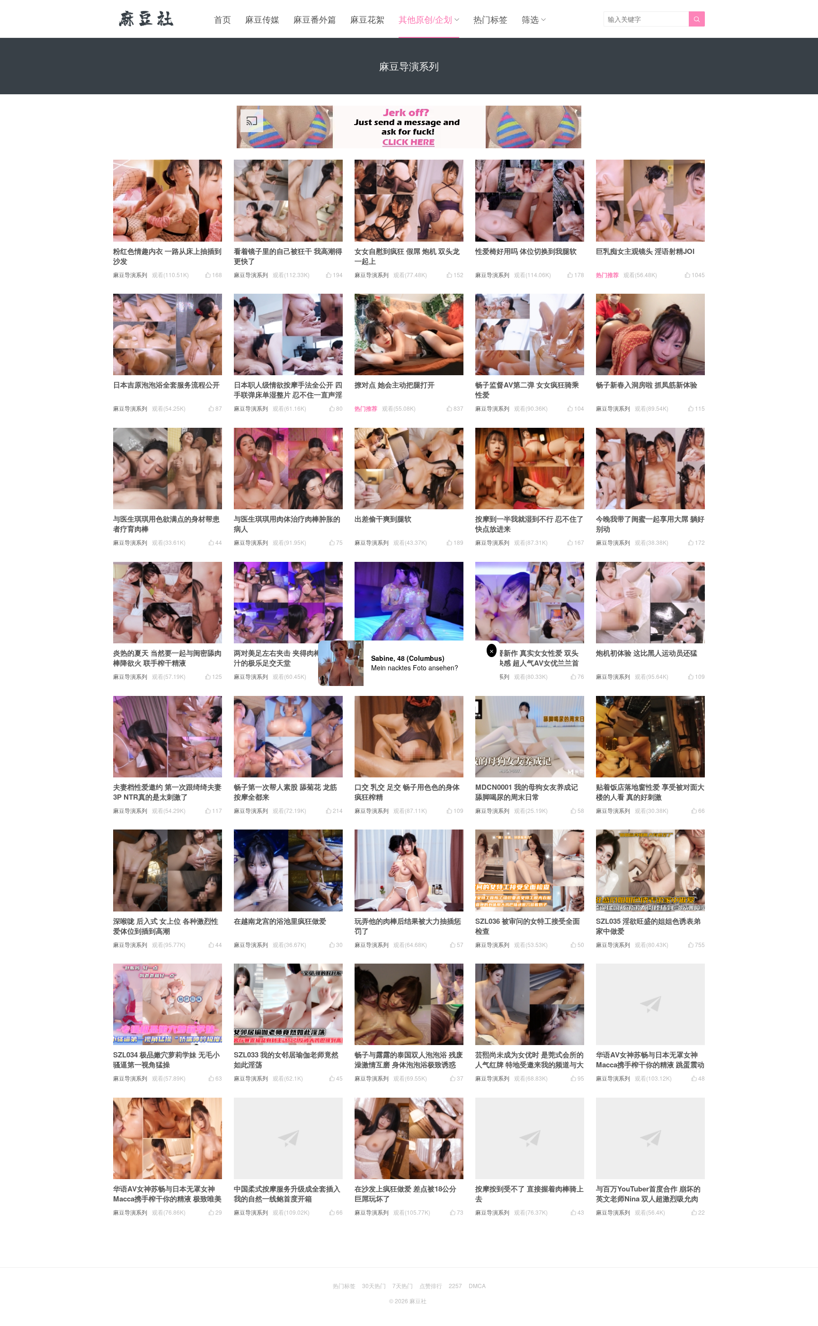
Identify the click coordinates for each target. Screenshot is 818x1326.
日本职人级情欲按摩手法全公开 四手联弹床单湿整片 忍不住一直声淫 (288, 389)
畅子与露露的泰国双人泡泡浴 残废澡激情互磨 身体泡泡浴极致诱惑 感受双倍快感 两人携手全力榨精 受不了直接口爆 (409, 1069)
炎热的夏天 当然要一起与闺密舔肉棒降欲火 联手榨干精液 (167, 658)
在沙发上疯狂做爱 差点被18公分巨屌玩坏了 (405, 1193)
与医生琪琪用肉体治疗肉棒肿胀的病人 (287, 524)
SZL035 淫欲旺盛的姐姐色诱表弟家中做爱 (648, 926)
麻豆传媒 (262, 19)
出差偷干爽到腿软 (383, 519)
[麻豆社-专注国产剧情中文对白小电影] (147, 18)
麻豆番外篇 (314, 19)
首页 (222, 19)
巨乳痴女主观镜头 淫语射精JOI (645, 251)
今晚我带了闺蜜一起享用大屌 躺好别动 (650, 524)
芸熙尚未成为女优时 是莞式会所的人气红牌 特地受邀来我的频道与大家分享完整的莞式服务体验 (529, 1064)
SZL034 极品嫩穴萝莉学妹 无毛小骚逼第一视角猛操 (166, 1059)
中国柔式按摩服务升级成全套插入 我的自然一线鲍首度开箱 (287, 1193)
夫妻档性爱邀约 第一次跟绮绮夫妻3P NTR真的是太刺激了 (167, 792)
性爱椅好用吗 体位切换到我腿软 (526, 251)
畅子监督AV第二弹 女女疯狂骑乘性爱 (527, 389)
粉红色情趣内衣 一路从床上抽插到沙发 (167, 256)
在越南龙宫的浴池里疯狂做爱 (280, 921)
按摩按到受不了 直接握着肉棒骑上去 (529, 1193)
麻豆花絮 (367, 19)
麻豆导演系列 (130, 275)
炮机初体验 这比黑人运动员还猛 (646, 653)
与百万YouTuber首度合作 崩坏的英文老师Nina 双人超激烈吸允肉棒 (648, 1198)
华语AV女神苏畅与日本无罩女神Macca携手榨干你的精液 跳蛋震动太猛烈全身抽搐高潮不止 (650, 1064)
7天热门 (402, 1285)
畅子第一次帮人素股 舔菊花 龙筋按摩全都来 (285, 792)
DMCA (477, 1285)
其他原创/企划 (425, 19)
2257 (455, 1285)
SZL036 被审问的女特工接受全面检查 (527, 926)
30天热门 (374, 1285)
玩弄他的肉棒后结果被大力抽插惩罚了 (408, 926)
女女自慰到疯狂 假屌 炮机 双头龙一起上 (407, 256)
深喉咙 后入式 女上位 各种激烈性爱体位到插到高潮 (165, 926)
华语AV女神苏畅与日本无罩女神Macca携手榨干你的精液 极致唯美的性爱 (167, 1198)
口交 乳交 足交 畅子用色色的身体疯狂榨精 (407, 792)
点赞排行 (430, 1285)
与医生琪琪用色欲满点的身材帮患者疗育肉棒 (166, 524)
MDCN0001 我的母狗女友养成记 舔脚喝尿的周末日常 (526, 792)
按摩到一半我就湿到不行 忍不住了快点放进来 (529, 524)
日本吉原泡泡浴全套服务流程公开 (166, 384)
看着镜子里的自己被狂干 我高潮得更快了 (288, 256)
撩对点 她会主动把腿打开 (395, 384)
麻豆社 (418, 1301)
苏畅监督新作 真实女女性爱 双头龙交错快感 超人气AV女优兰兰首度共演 (527, 663)
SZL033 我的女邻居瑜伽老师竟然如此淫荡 (286, 1059)
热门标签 (490, 19)
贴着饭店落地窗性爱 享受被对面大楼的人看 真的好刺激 (650, 792)
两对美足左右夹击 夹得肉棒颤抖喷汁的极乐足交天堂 (288, 658)
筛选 (530, 19)
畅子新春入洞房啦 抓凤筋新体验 (646, 384)
